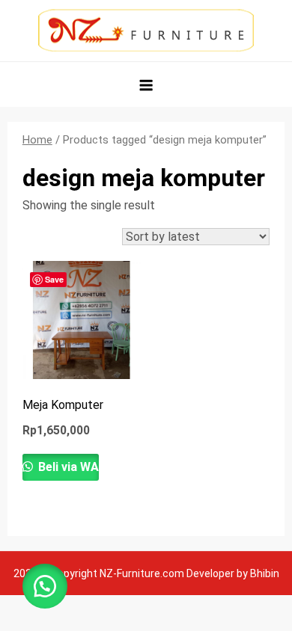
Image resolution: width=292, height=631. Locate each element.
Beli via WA (67, 467)
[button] (44, 586)
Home (37, 140)
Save (54, 279)
